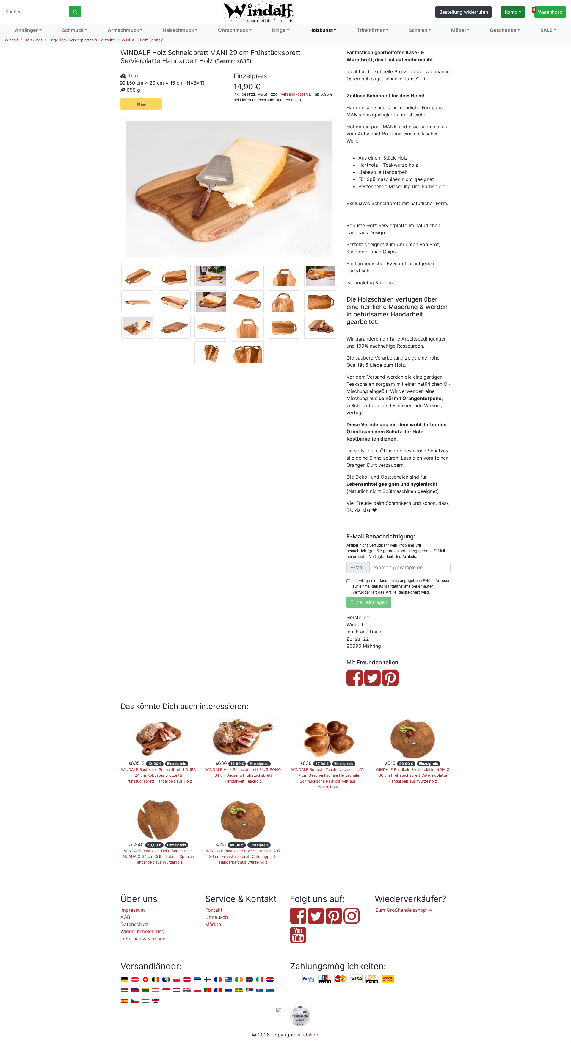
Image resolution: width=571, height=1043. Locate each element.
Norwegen (187, 990)
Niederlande (176, 990)
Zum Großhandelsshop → (403, 910)
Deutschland (124, 979)
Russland (228, 990)
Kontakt (213, 910)
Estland (197, 979)
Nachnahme (388, 979)
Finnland (207, 979)
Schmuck (73, 30)
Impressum (132, 910)
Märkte (213, 924)
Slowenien (270, 990)
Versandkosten (294, 94)
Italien (259, 979)
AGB (125, 917)
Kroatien (270, 979)
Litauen (145, 990)
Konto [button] (511, 12)
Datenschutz (134, 924)
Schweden (239, 990)
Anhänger (26, 30)
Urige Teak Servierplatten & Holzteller (81, 40)
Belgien (155, 979)
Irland (239, 979)
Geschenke (503, 30)
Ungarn (145, 1001)
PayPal (309, 979)
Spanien (124, 1001)
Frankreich (218, 979)
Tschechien (135, 1001)
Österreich (135, 979)
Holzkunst (321, 30)
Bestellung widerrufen (463, 12)
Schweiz (145, 979)
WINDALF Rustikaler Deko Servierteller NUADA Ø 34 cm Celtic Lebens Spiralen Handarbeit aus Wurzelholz (158, 856)
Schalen (418, 30)
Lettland (124, 990)
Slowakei (259, 990)
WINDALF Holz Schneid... (144, 40)
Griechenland (228, 979)
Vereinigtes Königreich (155, 1001)
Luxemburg (155, 990)
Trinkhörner (371, 30)
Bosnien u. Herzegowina (166, 979)
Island (249, 979)
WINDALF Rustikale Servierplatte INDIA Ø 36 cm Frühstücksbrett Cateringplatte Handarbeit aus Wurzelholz (413, 775)
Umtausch (216, 917)
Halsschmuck (178, 30)
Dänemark (187, 979)
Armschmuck (123, 30)
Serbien (249, 990)
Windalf (11, 40)
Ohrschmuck (233, 30)
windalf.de (308, 1035)
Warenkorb (548, 11)
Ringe (279, 30)
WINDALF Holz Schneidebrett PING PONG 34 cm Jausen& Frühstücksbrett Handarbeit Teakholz (243, 775)
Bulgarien (176, 979)
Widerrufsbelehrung (142, 931)
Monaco (166, 990)
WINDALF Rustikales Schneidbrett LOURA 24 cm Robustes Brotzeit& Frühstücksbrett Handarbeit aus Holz (158, 775)
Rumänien (218, 990)
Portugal (207, 990)
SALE (546, 30)
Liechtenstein (135, 990)
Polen (197, 990)
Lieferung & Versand (143, 938)
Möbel (458, 30)
